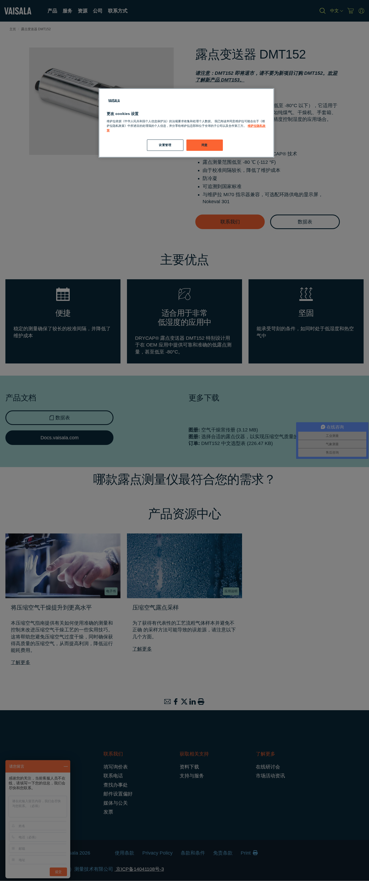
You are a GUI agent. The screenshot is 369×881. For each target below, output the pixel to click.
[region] (186, 123)
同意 (205, 145)
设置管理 (165, 145)
